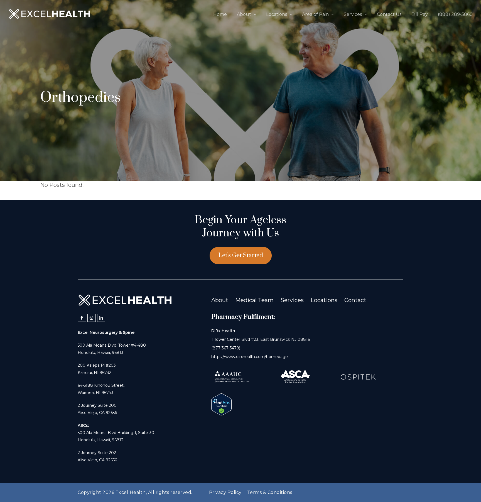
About (219, 300)
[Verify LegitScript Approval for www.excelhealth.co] (221, 413)
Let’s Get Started (240, 255)
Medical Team (254, 300)
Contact (355, 300)
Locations (324, 300)
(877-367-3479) (225, 348)
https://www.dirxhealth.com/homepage (249, 356)
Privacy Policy (225, 492)
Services (292, 300)
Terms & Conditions (269, 492)
